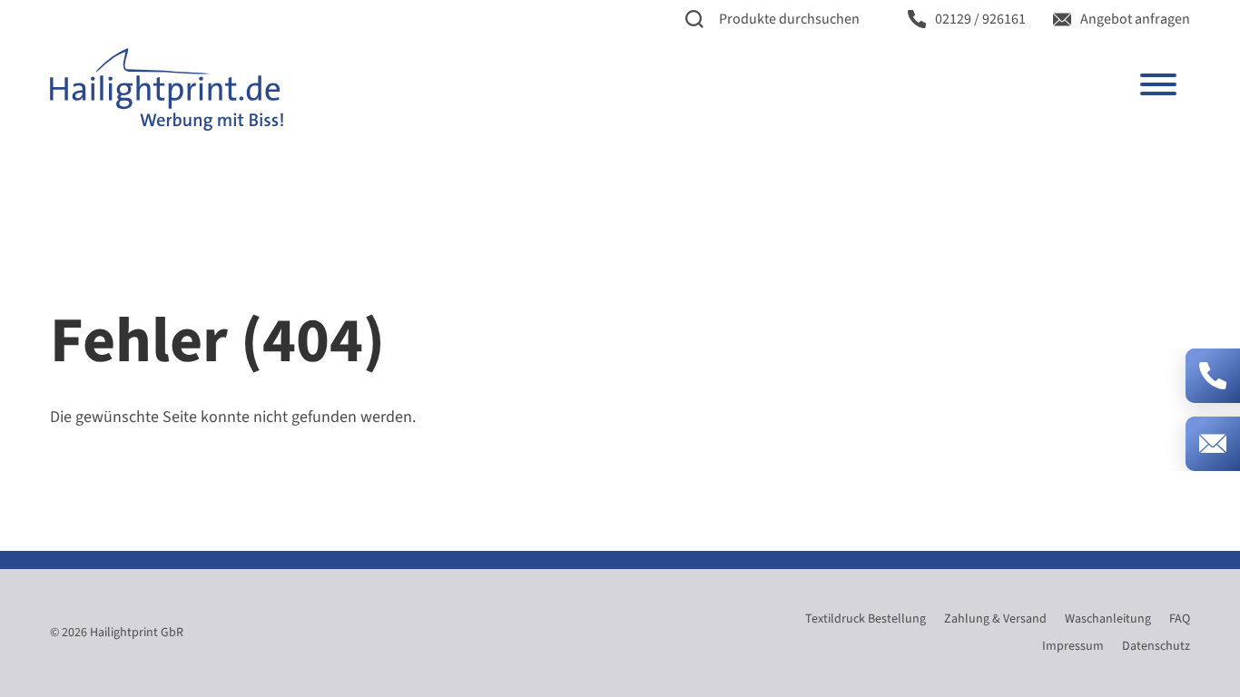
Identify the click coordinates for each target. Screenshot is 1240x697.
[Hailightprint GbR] (166, 89)
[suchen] (694, 19)
